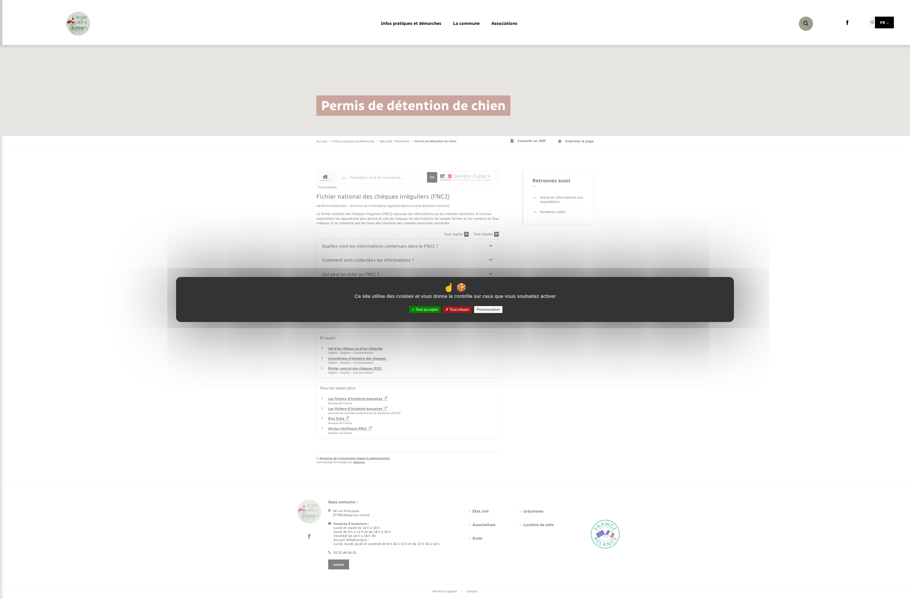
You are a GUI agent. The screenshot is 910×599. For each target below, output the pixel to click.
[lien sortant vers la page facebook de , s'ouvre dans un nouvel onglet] (847, 24)
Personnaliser (488, 310)
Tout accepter (426, 310)
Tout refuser (459, 310)
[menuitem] (411, 24)
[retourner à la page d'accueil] (78, 24)
